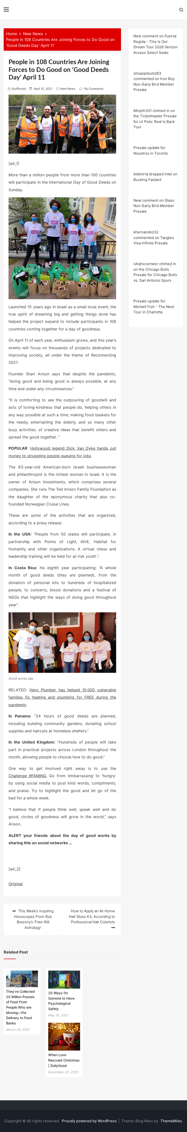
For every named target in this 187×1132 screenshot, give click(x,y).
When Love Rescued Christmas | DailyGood (64, 1060)
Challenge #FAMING (27, 775)
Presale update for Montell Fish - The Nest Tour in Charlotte (153, 306)
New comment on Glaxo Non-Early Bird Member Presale (153, 206)
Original (16, 883)
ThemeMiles (171, 1121)
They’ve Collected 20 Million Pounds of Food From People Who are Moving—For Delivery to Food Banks (20, 1007)
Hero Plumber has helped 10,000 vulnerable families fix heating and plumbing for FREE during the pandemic (62, 697)
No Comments (93, 88)
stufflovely (18, 88)
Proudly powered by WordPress (90, 1121)
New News (67, 88)
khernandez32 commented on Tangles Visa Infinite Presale (153, 237)
